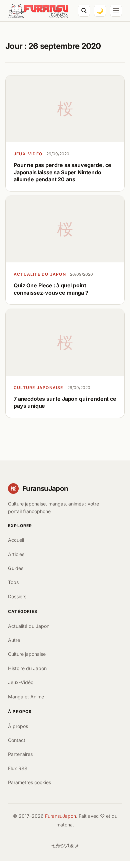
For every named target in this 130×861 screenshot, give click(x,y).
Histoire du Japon (27, 668)
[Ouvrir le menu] (116, 11)
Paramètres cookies (29, 782)
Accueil (16, 540)
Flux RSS (17, 768)
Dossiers (17, 596)
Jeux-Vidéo (28, 153)
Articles (16, 554)
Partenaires (20, 754)
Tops (13, 582)
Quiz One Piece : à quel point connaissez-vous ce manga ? (51, 289)
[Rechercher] (84, 11)
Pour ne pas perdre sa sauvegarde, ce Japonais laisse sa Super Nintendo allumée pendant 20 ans (62, 172)
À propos (18, 726)
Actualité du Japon (40, 274)
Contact (16, 740)
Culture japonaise (38, 387)
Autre (14, 640)
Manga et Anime (26, 696)
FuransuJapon (60, 816)
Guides (15, 568)
